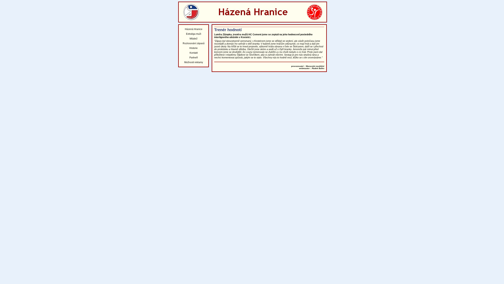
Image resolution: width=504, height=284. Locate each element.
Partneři (193, 57)
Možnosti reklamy (193, 62)
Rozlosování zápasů (194, 43)
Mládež (193, 38)
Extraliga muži (193, 34)
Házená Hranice (193, 29)
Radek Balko (318, 68)
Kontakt (194, 52)
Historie (193, 48)
